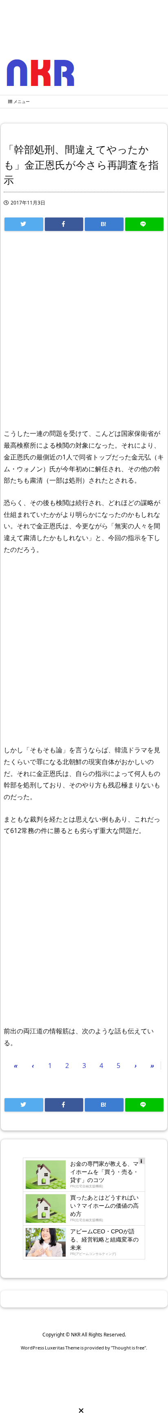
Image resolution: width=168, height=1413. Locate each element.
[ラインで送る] (144, 224)
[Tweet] (23, 224)
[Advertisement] (84, 334)
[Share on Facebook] (64, 224)
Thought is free (128, 1348)
